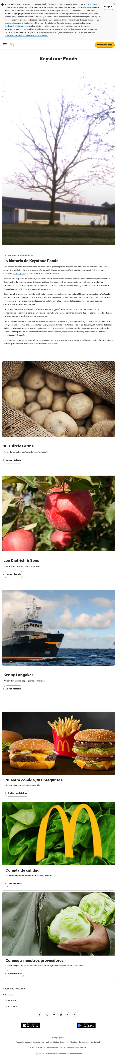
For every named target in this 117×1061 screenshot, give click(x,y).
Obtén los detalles (17, 793)
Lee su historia (13, 460)
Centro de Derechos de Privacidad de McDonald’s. (26, 36)
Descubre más (15, 884)
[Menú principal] (4, 44)
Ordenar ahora (104, 45)
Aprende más (15, 974)
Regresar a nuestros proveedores (18, 256)
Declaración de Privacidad (16, 26)
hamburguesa (19, 274)
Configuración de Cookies (76, 1047)
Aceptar (108, 6)
